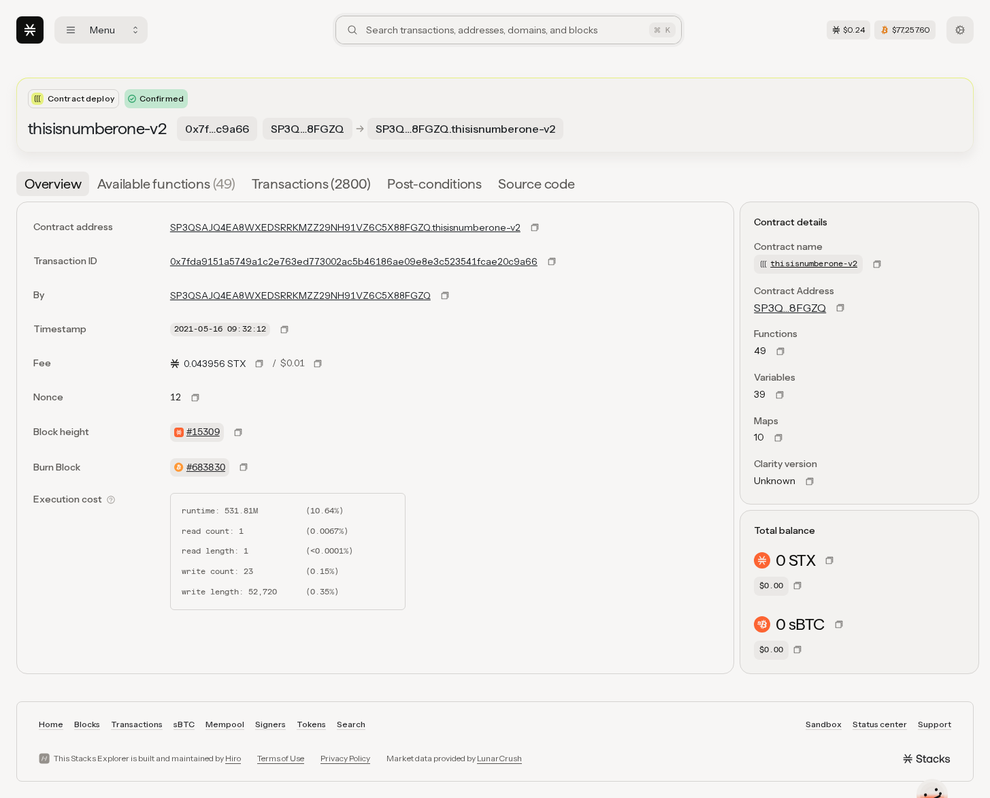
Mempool (224, 724)
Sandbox (824, 724)
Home (51, 724)
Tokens (311, 724)
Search (351, 724)
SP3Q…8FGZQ (790, 308)
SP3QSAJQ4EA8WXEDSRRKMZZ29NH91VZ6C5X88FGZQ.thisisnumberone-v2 (345, 227)
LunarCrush (499, 758)
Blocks (87, 724)
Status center (880, 724)
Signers (270, 724)
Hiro (233, 758)
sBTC (184, 724)
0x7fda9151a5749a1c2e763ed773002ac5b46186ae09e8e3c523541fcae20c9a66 (354, 261)
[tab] (52, 184)
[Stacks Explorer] (30, 30)
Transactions (137, 724)
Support (934, 724)
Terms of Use (280, 758)
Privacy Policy (345, 758)
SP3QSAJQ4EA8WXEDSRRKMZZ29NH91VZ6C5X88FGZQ (300, 295)
